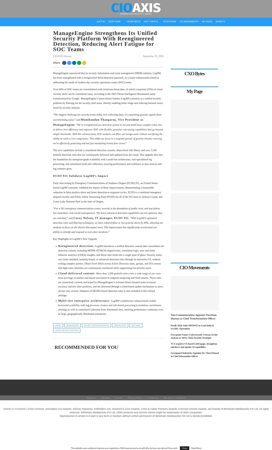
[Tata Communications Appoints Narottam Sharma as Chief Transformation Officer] (195, 293)
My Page (207, 21)
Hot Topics (151, 21)
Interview (169, 21)
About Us (91, 398)
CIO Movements (189, 21)
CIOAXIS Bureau (62, 56)
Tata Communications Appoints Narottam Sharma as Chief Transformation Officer (194, 317)
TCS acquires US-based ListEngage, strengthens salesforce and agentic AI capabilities (194, 345)
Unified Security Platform (66, 330)
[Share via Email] (84, 63)
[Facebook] (236, 386)
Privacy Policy (135, 398)
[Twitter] (243, 386)
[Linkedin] (250, 386)
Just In (100, 21)
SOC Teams (135, 325)
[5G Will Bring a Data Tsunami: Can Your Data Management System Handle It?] (195, 114)
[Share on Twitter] (69, 63)
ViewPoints (133, 21)
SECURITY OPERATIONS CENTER (96, 325)
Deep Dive (114, 21)
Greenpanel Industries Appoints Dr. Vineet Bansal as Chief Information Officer (195, 354)
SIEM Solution (120, 325)
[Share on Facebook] (64, 63)
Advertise (105, 398)
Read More (196, 448)
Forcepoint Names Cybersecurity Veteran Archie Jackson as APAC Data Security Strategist (194, 336)
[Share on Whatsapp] (79, 63)
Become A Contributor (175, 398)
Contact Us (153, 398)
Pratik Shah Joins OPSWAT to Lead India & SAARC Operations (192, 327)
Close (184, 448)
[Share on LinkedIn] (74, 63)
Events (220, 21)
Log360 (58, 325)
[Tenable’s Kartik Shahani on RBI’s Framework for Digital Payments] (195, 238)
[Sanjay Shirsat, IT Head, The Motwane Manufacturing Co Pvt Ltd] (195, 145)
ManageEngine (72, 325)
